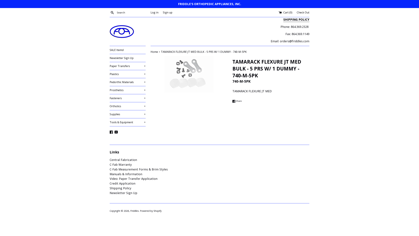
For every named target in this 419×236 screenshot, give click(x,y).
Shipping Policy (120, 188)
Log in (154, 12)
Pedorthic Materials (128, 82)
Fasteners (128, 98)
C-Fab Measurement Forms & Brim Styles (139, 169)
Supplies (128, 114)
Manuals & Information (126, 174)
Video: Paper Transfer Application (133, 179)
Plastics (128, 74)
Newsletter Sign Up (122, 58)
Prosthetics (128, 90)
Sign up (167, 12)
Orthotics (128, 106)
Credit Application (122, 183)
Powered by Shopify (151, 210)
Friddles (134, 210)
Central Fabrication (123, 160)
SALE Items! (117, 50)
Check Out (303, 12)
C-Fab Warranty (121, 165)
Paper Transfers (128, 66)
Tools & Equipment (128, 122)
